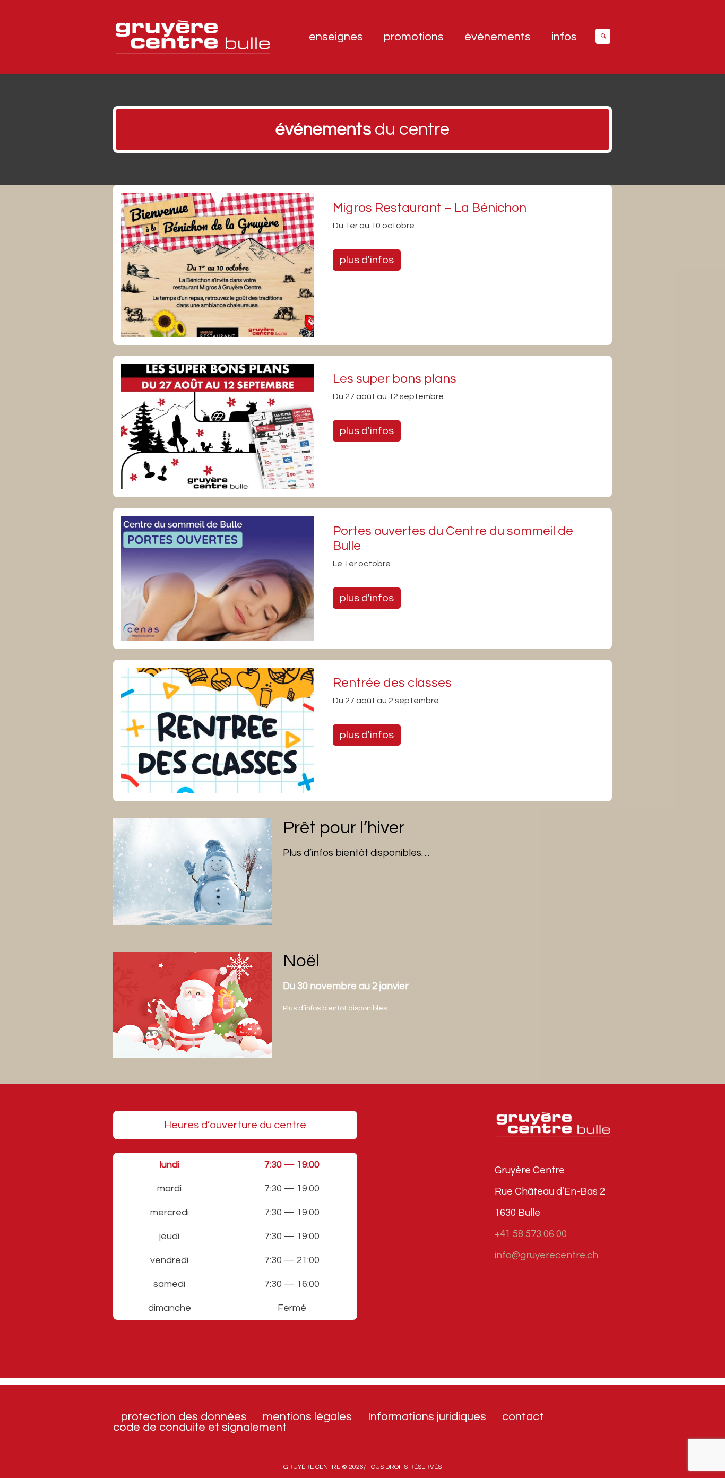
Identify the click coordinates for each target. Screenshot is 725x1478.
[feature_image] (217, 264)
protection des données (184, 1417)
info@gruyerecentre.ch (546, 1255)
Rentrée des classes (392, 682)
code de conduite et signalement (200, 1427)
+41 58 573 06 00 (531, 1234)
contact (522, 1417)
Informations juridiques (427, 1417)
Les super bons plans (394, 378)
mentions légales (307, 1417)
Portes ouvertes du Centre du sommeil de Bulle (453, 538)
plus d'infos (367, 260)
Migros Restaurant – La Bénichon (430, 207)
